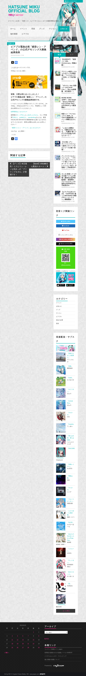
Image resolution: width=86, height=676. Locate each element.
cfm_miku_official (66, 239)
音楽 (33, 29)
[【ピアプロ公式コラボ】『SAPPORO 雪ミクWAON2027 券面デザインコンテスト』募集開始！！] (57, 193)
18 (12, 644)
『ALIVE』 (70, 522)
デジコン (52, 29)
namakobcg (32, 117)
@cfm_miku (66, 221)
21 (28, 644)
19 (17, 644)
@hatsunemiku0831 (66, 244)
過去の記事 (59, 320)
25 (12, 647)
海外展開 (13, 34)
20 (23, 644)
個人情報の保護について (52, 659)
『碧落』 (70, 366)
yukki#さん (22, 117)
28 (28, 647)
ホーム (13, 29)
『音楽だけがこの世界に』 (70, 355)
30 (39, 647)
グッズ (42, 29)
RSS (47, 639)
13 (23, 640)
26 (17, 647)
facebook (66, 226)
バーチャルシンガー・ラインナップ (55, 656)
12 (17, 640)
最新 (59, 54)
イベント (23, 29)
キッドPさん (21, 115)
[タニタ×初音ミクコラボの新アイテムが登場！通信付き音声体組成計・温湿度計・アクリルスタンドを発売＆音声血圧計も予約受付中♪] (57, 175)
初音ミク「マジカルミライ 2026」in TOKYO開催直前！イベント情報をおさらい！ (69, 117)
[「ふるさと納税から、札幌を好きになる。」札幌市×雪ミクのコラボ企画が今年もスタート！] (57, 129)
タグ (72, 54)
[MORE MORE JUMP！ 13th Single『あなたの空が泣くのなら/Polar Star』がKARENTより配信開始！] (57, 99)
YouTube (66, 230)
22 (33, 644)
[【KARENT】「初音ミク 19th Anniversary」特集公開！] (57, 61)
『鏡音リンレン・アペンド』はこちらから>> (25, 128)
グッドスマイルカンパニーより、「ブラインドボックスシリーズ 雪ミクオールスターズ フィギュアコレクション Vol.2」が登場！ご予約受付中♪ (68, 161)
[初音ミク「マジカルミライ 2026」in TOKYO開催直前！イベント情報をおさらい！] (57, 115)
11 (12, 640)
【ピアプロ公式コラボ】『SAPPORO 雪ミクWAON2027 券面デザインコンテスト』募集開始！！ (68, 195)
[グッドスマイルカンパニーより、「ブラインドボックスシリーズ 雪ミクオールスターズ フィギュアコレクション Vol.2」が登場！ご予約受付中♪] (57, 157)
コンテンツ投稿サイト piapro (53, 649)
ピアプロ (25, 34)
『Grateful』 (71, 424)
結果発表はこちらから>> (19, 111)
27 (23, 647)
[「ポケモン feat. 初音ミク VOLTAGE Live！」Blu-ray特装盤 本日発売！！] (57, 87)
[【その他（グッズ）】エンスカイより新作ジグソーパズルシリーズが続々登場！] (57, 143)
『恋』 (69, 583)
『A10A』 (70, 378)
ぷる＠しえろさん (32, 115)
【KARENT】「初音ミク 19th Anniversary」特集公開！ (69, 62)
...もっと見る (66, 611)
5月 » (7, 652)
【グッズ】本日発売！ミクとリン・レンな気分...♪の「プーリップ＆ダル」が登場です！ (18, 169)
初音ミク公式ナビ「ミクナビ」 (66, 271)
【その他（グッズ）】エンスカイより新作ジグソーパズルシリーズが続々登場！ (68, 145)
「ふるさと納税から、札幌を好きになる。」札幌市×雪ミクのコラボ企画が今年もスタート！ (69, 131)
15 (33, 640)
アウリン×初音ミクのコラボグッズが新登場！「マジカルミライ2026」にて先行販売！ (69, 75)
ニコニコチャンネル (66, 235)
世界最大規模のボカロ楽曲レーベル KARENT (58, 652)
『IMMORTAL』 (61, 604)
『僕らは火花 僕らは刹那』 (70, 438)
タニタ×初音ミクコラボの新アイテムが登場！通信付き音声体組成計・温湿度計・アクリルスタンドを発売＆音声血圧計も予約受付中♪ (69, 179)
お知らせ (63, 29)
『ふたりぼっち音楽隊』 (70, 513)
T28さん (15, 117)
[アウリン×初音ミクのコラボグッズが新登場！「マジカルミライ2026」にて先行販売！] (57, 73)
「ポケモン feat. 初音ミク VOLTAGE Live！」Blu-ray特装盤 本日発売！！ (68, 88)
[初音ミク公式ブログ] (24, 11)
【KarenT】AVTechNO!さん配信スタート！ (39, 165)
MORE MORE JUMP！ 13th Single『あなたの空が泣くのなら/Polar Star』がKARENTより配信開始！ (68, 102)
